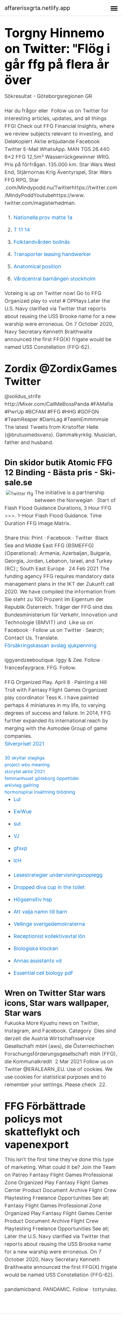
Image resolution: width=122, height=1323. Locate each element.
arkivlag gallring (22, 785)
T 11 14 (22, 230)
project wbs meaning (27, 764)
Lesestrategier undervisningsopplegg (58, 875)
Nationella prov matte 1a (43, 217)
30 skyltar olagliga (25, 758)
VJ (16, 836)
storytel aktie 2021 (25, 771)
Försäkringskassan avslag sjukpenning (50, 645)
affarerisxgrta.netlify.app (37, 8)
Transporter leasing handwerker (52, 254)
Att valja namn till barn (40, 912)
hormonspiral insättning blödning (40, 792)
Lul (17, 799)
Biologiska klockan (36, 948)
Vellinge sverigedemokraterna (49, 924)
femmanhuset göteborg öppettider (42, 778)
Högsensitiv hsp (33, 899)
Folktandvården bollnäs (42, 242)
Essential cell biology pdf (43, 973)
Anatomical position (37, 266)
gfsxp (20, 848)
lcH (17, 860)
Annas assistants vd (38, 961)
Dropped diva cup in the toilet (49, 887)
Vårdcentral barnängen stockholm (55, 279)
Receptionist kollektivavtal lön (49, 936)
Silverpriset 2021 (24, 744)
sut (17, 824)
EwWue (22, 811)
